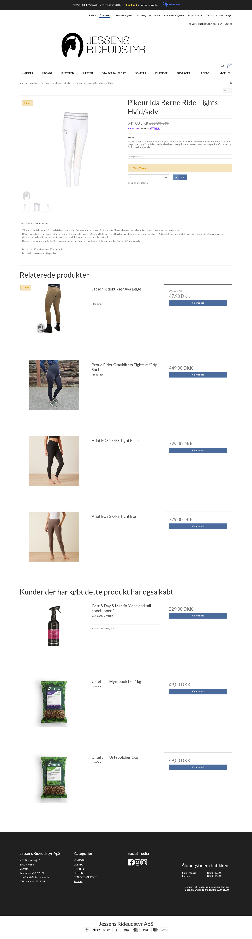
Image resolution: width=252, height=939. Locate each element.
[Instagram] (137, 864)
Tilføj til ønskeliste (138, 182)
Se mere (78, 881)
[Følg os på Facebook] (131, 864)
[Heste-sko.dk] (144, 864)
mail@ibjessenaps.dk (38, 877)
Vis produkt (198, 303)
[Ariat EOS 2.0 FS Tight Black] (54, 470)
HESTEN (78, 872)
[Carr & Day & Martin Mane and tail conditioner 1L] (54, 635)
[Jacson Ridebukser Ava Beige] (54, 318)
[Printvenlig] (231, 83)
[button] (225, 90)
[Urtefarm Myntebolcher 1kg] (54, 711)
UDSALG (78, 864)
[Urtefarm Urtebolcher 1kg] (54, 787)
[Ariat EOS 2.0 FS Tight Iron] (54, 546)
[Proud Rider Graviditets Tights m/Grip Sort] (54, 394)
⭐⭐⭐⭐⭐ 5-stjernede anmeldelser (142, 5)
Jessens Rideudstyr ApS (126, 923)
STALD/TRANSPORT (85, 877)
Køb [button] (183, 177)
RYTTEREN (80, 868)
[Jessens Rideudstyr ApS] (126, 45)
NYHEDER (79, 860)
